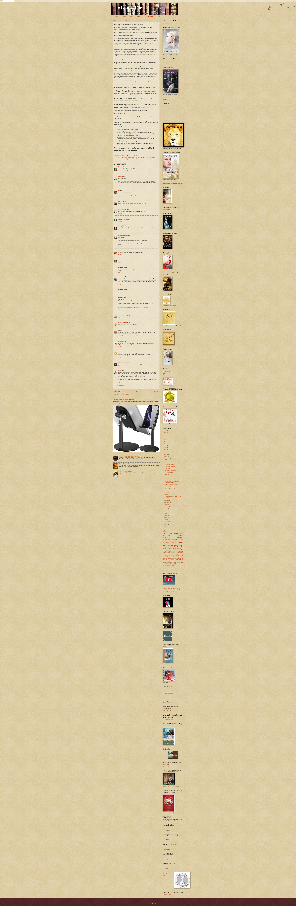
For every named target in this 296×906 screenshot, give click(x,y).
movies (177, 555)
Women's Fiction (169, 563)
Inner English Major (170, 561)
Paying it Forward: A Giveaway (172, 488)
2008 (165, 456)
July (166, 508)
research (165, 545)
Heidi (119, 250)
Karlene (119, 370)
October (167, 502)
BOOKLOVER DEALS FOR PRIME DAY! (123, 399)
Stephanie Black (121, 259)
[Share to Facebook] (134, 155)
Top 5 (167, 559)
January (167, 521)
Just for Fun (172, 555)
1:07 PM (119, 262)
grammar (169, 549)
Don (119, 190)
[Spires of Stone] (167, 766)
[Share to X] (133, 155)
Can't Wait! (167, 468)
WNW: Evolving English (170, 470)
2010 (165, 452)
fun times (170, 539)
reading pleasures (128, 159)
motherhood (179, 537)
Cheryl (119, 314)
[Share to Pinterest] (136, 155)
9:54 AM (119, 185)
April (166, 515)
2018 (165, 435)
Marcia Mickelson (122, 217)
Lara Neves (120, 176)
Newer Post (116, 391)
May (166, 513)
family (165, 539)
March (167, 517)
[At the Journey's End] (168, 719)
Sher (119, 351)
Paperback (165, 61)
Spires (134, 159)
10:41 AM (120, 213)
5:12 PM (119, 337)
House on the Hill (140, 157)
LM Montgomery (180, 552)
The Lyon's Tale (127, 7)
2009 (165, 454)
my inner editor (170, 548)
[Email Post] (127, 155)
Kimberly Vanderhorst (123, 235)
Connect (158, 16)
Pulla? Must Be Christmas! (171, 466)
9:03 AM (119, 172)
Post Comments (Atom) (124, 394)
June (166, 511)
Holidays (181, 555)
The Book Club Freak (170, 477)
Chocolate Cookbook (173, 545)
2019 (165, 432)
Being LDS (165, 558)
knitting (173, 556)
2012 (165, 447)
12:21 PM (120, 254)
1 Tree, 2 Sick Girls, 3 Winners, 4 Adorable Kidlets (172, 482)
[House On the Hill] (167, 710)
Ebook (164, 63)
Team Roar (149, 16)
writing (181, 544)
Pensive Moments (167, 556)
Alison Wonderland (122, 322)
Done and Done (172, 565)
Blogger (155, 903)
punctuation (165, 555)
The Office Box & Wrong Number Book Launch (129, 456)
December (167, 458)
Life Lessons (177, 561)
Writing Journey (176, 541)
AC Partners (176, 563)
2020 (165, 430)
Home (116, 16)
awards (164, 549)
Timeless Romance (168, 554)
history (164, 552)
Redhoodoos (121, 341)
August (167, 506)
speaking (181, 556)
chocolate (173, 542)
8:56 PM (119, 357)
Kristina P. (120, 201)
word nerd (179, 558)
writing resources (179, 551)
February (167, 519)
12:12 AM (120, 346)
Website (123, 16)
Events (172, 552)
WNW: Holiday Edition (170, 479)
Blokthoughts (148, 91)
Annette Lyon (165, 209)
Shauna (119, 166)
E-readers (171, 559)
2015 (165, 441)
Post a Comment (120, 385)
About (131, 16)
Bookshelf (140, 16)
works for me (177, 562)
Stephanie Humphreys (123, 362)
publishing (176, 539)
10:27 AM (120, 326)
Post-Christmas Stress (170, 462)
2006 (165, 526)
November (167, 500)
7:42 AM (119, 309)
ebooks (177, 556)
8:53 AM (119, 317)
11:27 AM (120, 231)
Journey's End (147, 157)
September (168, 504)
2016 (165, 439)
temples (168, 552)
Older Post (156, 391)
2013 (165, 445)
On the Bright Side (169, 472)
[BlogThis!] (131, 155)
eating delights (179, 554)
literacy (171, 562)
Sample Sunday (166, 562)
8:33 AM (119, 382)
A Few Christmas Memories (171, 474)
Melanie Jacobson (122, 209)
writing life (167, 533)
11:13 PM (120, 284)
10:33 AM (120, 205)
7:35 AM (119, 293)
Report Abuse (166, 569)
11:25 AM (120, 221)
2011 (165, 449)
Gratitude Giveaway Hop (124, 463)
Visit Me (167, 494)
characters (165, 551)
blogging (129, 157)
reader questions (120, 159)
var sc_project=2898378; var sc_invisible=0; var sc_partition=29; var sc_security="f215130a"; (172, 590)
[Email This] (130, 155)
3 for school (120, 276)
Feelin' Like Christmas (170, 486)
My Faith (181, 561)
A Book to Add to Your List (171, 484)
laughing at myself (172, 558)
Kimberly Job (121, 226)
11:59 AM (120, 246)
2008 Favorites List (169, 459)
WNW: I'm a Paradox (169, 464)
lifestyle (170, 541)
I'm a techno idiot (177, 559)
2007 (165, 524)
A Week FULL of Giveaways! (125, 471)
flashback (165, 544)
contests (133, 157)
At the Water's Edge (122, 157)
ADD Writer (167, 565)
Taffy (119, 330)
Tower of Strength (140, 159)
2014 (165, 443)
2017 (165, 437)
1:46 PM (119, 272)
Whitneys (181, 545)
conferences (180, 542)
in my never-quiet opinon (169, 547)
